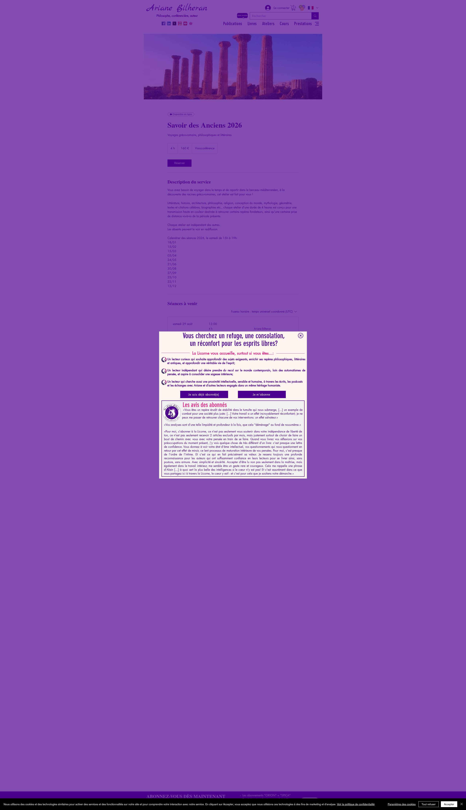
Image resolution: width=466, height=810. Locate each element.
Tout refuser (429, 804)
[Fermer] (461, 804)
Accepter (449, 804)
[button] (301, 335)
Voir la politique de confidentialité (356, 804)
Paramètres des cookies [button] (402, 804)
